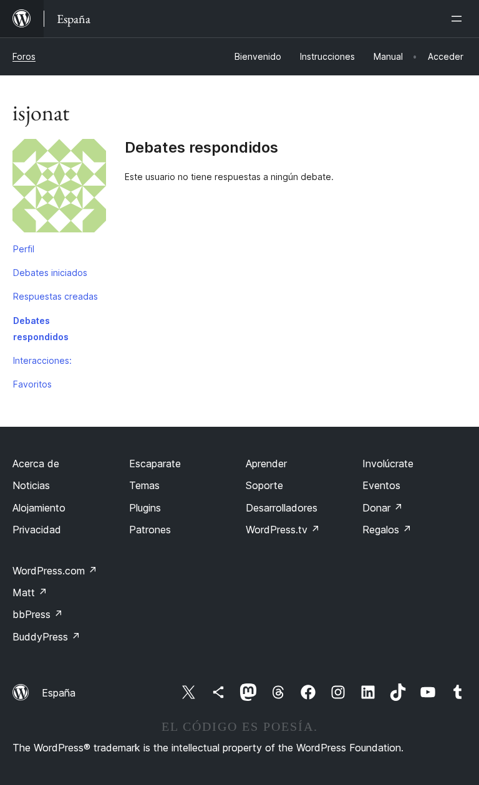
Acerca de (35, 463)
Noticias (31, 485)
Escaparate (155, 463)
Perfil (23, 249)
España (58, 693)
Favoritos (32, 384)
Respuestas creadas (55, 296)
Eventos (381, 485)
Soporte (264, 485)
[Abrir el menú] (459, 18)
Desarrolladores (281, 508)
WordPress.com (54, 570)
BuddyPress (46, 636)
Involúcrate (388, 463)
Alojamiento (38, 508)
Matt (29, 592)
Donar (382, 508)
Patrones (150, 529)
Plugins (145, 508)
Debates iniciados (50, 272)
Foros (24, 56)
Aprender (266, 463)
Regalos (387, 529)
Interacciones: (42, 360)
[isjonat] (59, 188)
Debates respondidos (41, 328)
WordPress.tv (283, 529)
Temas (144, 485)
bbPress (37, 614)
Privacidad (36, 529)
